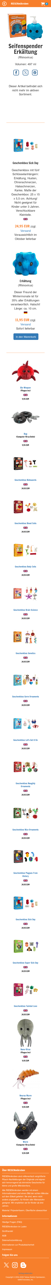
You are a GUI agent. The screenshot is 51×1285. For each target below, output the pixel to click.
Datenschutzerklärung (12, 1240)
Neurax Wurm (26, 1095)
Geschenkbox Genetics (25, 653)
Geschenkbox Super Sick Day (25, 962)
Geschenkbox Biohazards (25, 480)
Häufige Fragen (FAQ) (12, 1222)
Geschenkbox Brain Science (25, 609)
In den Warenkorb (26, 336)
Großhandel (7, 1231)
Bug (25, 433)
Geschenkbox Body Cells (25, 566)
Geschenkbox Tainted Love (25, 1006)
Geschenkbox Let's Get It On (25, 740)
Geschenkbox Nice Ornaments (25, 829)
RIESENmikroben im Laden (14, 1226)
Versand (25, 231)
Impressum (7, 1249)
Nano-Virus (25, 1049)
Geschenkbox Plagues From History (25, 874)
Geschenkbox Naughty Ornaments (25, 785)
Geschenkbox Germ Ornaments (25, 696)
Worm (25, 1141)
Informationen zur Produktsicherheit (18, 1244)
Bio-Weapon (25, 387)
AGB (4, 1235)
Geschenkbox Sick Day (25, 919)
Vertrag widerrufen (25, 1273)
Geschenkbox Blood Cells (25, 523)
